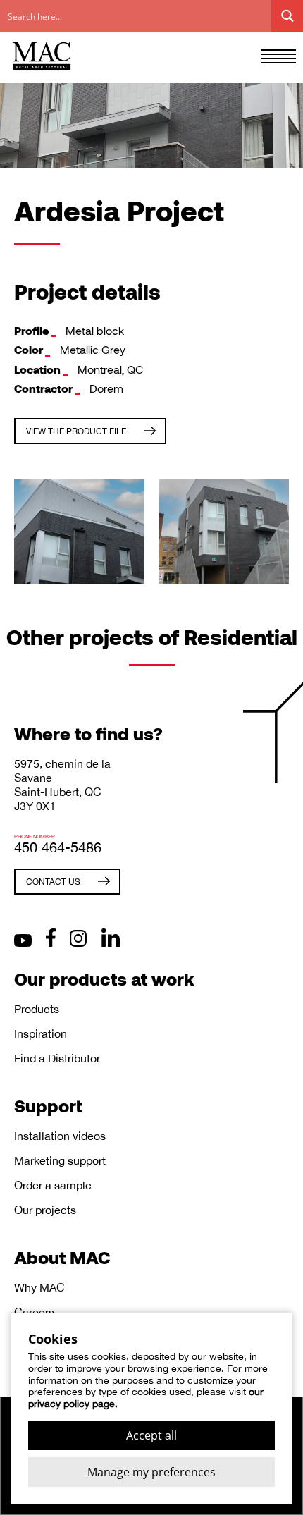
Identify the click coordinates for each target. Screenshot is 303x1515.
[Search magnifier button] (287, 16)
